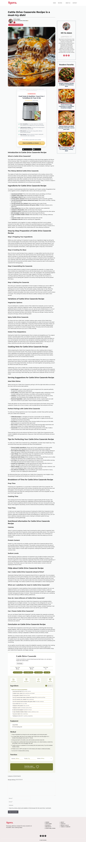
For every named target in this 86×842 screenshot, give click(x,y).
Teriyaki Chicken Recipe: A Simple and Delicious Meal (66, 85)
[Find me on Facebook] (64, 55)
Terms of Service (65, 826)
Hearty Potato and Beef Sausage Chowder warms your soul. (66, 128)
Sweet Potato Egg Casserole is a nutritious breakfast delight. (66, 106)
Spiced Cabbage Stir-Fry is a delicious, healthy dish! (66, 149)
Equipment (26, 681)
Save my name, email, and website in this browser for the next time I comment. (30, 808)
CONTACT (75, 2)
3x (50, 685)
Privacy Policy (65, 825)
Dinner (47, 822)
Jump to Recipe (28, 149)
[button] (51, 689)
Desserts (48, 825)
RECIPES (60, 2)
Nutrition (50, 681)
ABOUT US (68, 2)
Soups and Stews (50, 828)
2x (48, 685)
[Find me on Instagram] (66, 55)
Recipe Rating (11, 779)
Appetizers (48, 823)
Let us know (27, 767)
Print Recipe (37, 149)
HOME (54, 2)
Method (38, 681)
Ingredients (13, 681)
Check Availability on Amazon (31, 143)
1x (46, 685)
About (62, 822)
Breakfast (48, 826)
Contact (63, 823)
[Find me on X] (69, 55)
